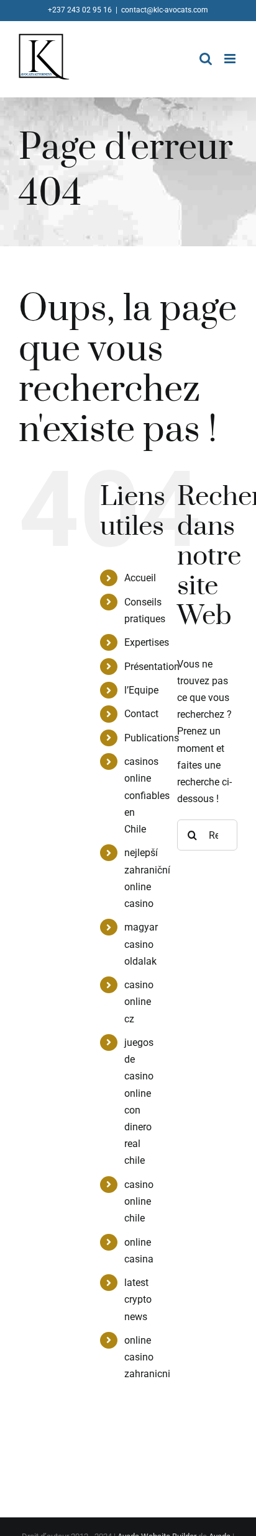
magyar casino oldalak (141, 944)
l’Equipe (141, 690)
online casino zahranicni (147, 1357)
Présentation (152, 666)
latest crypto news (138, 1299)
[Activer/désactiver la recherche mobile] (205, 58)
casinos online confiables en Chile (147, 795)
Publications (151, 738)
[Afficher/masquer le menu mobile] (230, 58)
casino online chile (138, 1201)
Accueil (140, 578)
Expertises (146, 642)
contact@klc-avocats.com (164, 10)
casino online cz (138, 1001)
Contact (141, 714)
